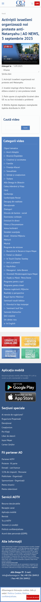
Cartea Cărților (8, 444)
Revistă (5, 516)
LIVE (37, 3)
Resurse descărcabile (11, 503)
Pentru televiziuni (9, 489)
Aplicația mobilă (9, 512)
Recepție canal (8, 508)
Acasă (4, 13)
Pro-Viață (6, 431)
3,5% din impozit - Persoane (14, 472)
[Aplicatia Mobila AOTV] (20, 397)
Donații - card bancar (11, 467)
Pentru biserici (8, 484)
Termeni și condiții (10, 525)
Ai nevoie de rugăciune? (12, 414)
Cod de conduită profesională (10, 562)
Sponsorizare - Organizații (13, 480)
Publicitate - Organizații (12, 476)
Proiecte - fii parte (9, 463)
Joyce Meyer (7, 440)
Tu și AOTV (6, 520)
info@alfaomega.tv (10, 575)
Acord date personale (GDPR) (14, 533)
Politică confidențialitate (12, 529)
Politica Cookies (15, 593)
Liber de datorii (8, 436)
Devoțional (6, 423)
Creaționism (7, 427)
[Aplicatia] (20, 386)
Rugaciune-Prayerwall (11, 419)
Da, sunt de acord (33, 597)
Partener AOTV (8, 459)
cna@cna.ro (34, 567)
